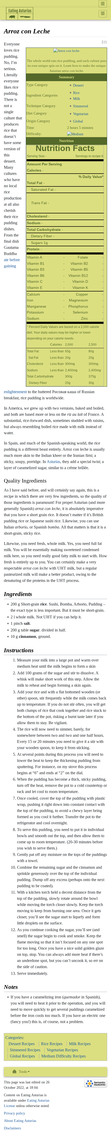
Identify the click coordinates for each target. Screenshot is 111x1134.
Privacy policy (14, 1113)
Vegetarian (80, 114)
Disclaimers (12, 1128)
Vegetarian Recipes (62, 1050)
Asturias (53, 461)
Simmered (80, 106)
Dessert (78, 85)
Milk (76, 99)
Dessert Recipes (22, 1044)
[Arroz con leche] (66, 50)
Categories (14, 1037)
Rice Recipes (51, 1044)
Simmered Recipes (25, 1050)
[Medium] (75, 134)
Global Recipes (22, 1056)
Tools (23, 1072)
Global (78, 121)
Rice (76, 93)
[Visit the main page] (19, 24)
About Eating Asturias (20, 1121)
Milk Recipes (80, 1044)
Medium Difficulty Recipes (63, 1056)
